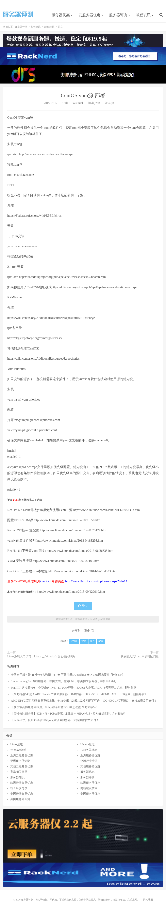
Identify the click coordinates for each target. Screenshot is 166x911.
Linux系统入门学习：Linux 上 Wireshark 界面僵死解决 (41, 656)
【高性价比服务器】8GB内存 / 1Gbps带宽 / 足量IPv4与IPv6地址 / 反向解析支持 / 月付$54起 (68, 713)
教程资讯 (143, 15)
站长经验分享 (18, 788)
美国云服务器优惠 (21, 793)
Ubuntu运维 (87, 744)
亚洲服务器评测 (20, 760)
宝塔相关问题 (18, 771)
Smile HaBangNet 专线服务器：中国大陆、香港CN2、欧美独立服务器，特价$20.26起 (63, 681)
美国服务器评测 (20, 799)
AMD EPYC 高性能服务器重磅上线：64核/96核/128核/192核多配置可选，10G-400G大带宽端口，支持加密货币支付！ (84, 700)
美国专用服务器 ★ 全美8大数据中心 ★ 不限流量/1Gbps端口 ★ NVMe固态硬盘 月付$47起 (67, 674)
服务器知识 (17, 777)
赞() (85, 605)
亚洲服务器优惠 (90, 755)
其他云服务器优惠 (21, 766)
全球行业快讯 (88, 760)
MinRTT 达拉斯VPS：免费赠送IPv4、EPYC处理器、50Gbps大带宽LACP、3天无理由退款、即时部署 (73, 687)
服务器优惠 (61, 15)
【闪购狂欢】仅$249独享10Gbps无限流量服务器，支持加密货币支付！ (55, 720)
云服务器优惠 (89, 15)
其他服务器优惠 (90, 766)
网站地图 (148, 899)
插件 (92, 641)
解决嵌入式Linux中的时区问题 (140, 656)
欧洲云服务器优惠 (21, 782)
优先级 (74, 641)
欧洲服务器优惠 (90, 782)
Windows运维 (18, 749)
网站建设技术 (88, 788)
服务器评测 (18, 14)
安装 (83, 641)
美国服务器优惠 (90, 793)
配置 (100, 641)
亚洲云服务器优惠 (21, 755)
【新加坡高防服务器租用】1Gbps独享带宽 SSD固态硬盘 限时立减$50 (54, 707)
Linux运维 (49, 26)
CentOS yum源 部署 (83, 95)
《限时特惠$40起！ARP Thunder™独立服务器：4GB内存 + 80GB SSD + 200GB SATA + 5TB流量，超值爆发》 (79, 694)
